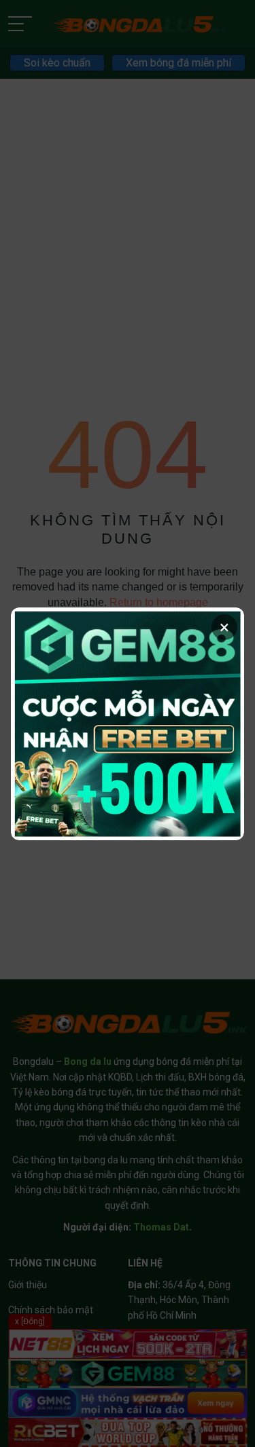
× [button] (224, 627)
